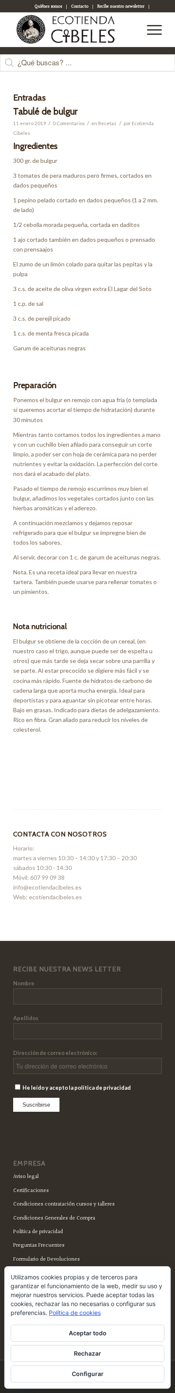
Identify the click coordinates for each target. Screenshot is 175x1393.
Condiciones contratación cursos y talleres (64, 1204)
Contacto (79, 6)
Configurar (88, 1373)
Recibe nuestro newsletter (120, 6)
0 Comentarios (69, 123)
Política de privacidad (38, 1232)
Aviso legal (26, 1176)
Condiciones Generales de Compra (54, 1218)
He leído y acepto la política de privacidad (76, 1087)
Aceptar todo (88, 1333)
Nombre (23, 983)
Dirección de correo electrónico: (55, 1052)
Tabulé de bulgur (45, 111)
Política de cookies (75, 1312)
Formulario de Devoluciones (46, 1259)
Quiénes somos (48, 6)
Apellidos (25, 1018)
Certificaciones (31, 1190)
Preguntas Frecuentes (39, 1245)
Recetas (107, 123)
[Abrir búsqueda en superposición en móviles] (87, 67)
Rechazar (87, 1353)
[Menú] (150, 30)
